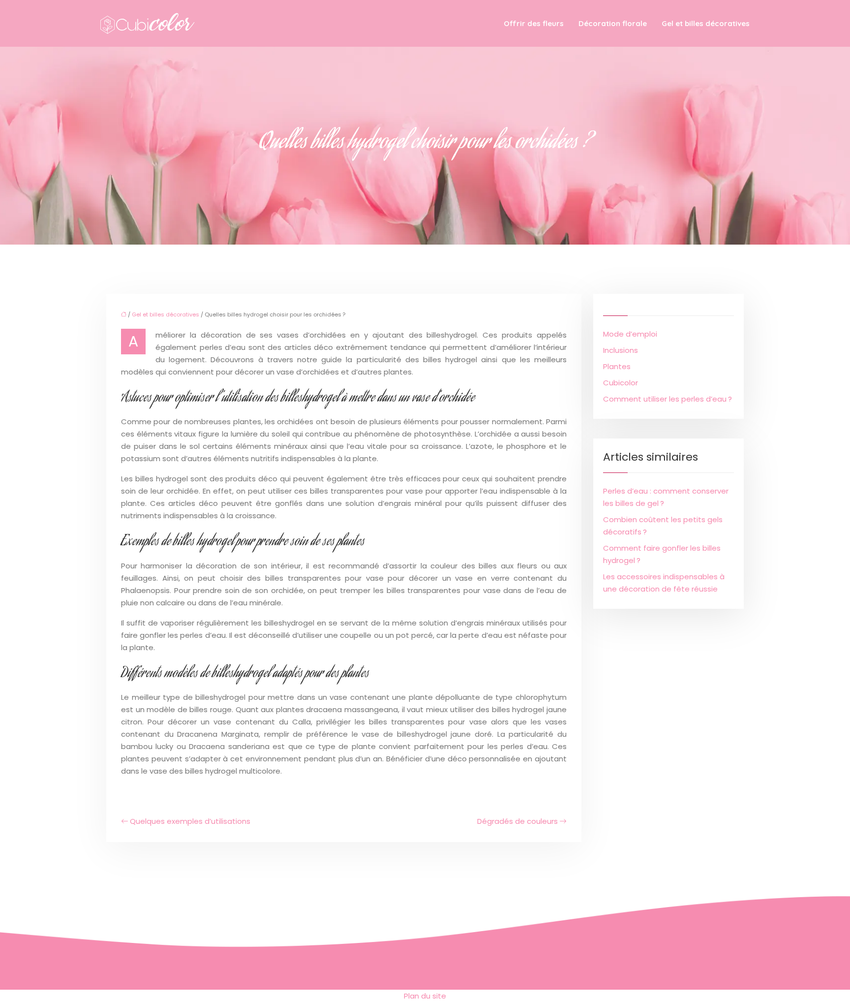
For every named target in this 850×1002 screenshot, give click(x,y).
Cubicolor (620, 382)
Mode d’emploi (630, 334)
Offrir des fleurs (534, 23)
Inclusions (620, 350)
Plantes (617, 366)
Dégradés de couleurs (517, 821)
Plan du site (425, 996)
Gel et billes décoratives (706, 23)
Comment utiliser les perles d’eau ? (667, 399)
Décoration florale (612, 23)
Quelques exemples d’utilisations (190, 821)
